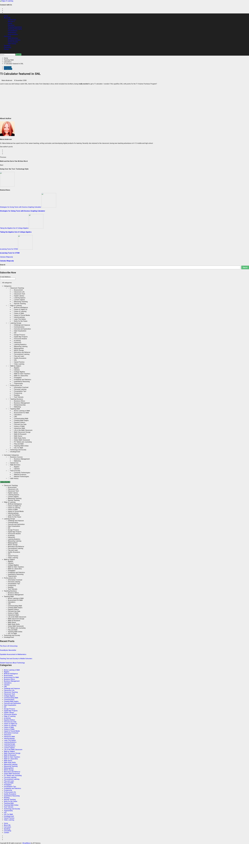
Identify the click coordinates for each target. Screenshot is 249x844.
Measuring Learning (20, 346)
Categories (7, 286)
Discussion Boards (20, 339)
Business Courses (14, 40)
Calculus (17, 370)
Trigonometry (18, 383)
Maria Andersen (7, 80)
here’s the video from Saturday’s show (41, 84)
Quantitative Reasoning (22, 381)
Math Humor (8, 69)
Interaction (17, 342)
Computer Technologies (22, 473)
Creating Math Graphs (21, 420)
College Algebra (19, 372)
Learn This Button (20, 319)
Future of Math (19, 313)
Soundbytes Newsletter (8, 650)
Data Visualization (20, 331)
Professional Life (16, 385)
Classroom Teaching (17, 288)
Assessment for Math (21, 413)
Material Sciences (20, 474)
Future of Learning (20, 311)
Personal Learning (20, 389)
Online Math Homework (22, 440)
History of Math (19, 426)
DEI (15, 333)
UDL (15, 360)
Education (11, 25)
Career (10, 23)
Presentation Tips (20, 391)
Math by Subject (15, 366)
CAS (15, 417)
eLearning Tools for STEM (9, 249)
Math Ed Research (20, 434)
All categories (7, 283)
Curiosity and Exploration (22, 329)
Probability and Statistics (22, 380)
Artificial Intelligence (21, 307)
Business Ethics (19, 401)
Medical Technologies (21, 476)
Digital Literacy (19, 296)
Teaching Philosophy (15, 29)
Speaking (7, 45)
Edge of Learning (16, 305)
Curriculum (7, 36)
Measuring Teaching (21, 302)
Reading (17, 395)
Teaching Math (15, 409)
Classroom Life (19, 292)
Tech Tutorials (18, 397)
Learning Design (15, 323)
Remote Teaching (20, 304)
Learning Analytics (20, 344)
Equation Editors (19, 422)
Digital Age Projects (21, 337)
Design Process (19, 335)
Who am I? (11, 21)
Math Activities (13, 38)
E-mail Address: (5, 277)
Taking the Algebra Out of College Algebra (14, 228)
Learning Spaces (19, 298)
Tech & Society (13, 42)
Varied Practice (19, 362)
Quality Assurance (20, 358)
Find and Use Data (20, 424)
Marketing (17, 407)
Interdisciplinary (19, 317)
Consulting (7, 47)
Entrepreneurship (20, 405)
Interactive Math (19, 428)
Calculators (7, 67)
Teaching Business (16, 399)
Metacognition (19, 348)
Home (6, 16)
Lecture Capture (19, 300)
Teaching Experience (15, 27)
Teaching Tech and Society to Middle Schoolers (16, 658)
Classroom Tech (19, 294)
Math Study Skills (20, 438)
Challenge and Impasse (22, 325)
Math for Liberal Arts (21, 376)
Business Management (22, 403)
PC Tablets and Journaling (23, 442)
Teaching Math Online (21, 446)
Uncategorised (15, 452)
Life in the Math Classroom (23, 430)
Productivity (18, 393)
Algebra (16, 368)
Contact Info (12, 20)
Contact (6, 49)
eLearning (17, 341)
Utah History (12, 44)
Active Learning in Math (22, 411)
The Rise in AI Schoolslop (9, 646)
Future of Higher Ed (20, 309)
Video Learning (19, 364)
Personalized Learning (21, 354)
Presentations (12, 31)
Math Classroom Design (22, 432)
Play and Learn (19, 356)
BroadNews (27, 843)
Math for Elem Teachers (22, 374)
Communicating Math (21, 418)
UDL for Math (18, 448)
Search (2, 265)
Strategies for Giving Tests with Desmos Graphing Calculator (20, 207)
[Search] (0, 53)
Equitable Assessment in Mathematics (13, 654)
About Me (7, 18)
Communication (19, 327)
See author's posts (6, 147)
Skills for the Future (20, 321)
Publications (12, 33)
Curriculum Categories (11, 455)
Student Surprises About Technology (12, 663)
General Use (14, 463)
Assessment (18, 290)
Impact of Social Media (22, 315)
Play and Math (19, 444)
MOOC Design (19, 350)
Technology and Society (18, 450)
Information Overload (21, 387)
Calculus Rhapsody (6, 257)
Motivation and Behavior (22, 352)
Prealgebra (17, 378)
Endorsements (13, 34)
